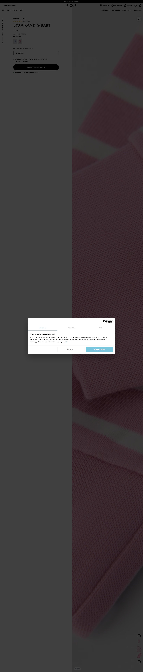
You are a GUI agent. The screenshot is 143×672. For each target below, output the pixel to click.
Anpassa (70, 349)
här (66, 342)
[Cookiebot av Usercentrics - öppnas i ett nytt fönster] (104, 321)
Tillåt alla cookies (99, 349)
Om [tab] (100, 328)
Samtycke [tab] (42, 328)
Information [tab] (71, 328)
